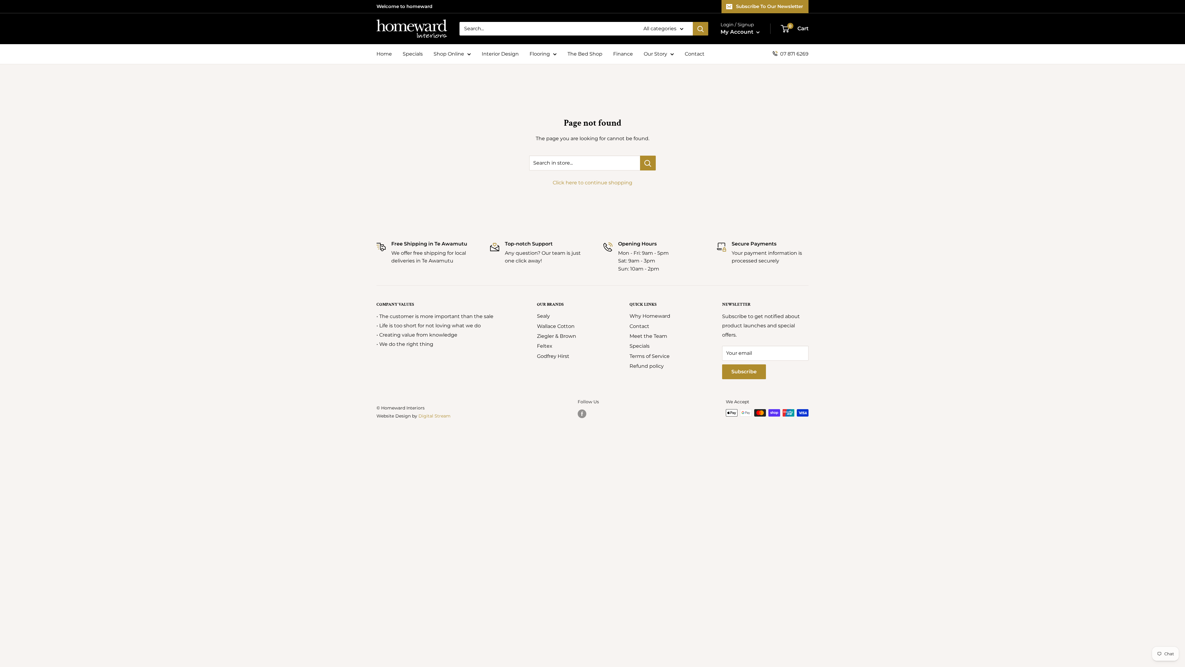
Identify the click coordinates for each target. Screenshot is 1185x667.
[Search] (700, 29)
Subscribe (744, 372)
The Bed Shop (585, 54)
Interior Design (500, 54)
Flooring (540, 54)
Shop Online (449, 54)
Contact (695, 54)
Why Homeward (650, 316)
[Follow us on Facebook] (582, 413)
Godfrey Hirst (553, 356)
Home (384, 54)
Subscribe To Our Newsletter (769, 6)
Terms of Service (650, 356)
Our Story (655, 54)
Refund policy (647, 366)
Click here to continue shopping (592, 183)
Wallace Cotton (556, 326)
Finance (623, 54)
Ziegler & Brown (556, 336)
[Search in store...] (648, 163)
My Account (738, 32)
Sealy (543, 316)
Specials (413, 54)
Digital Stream (434, 416)
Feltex (544, 346)
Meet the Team (648, 336)
